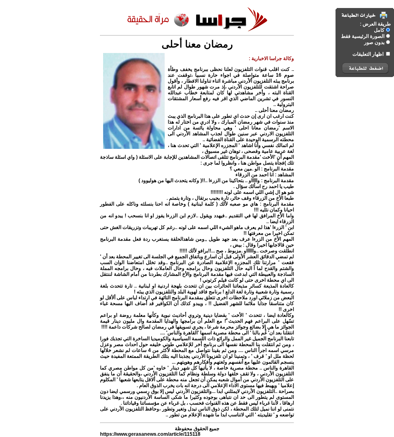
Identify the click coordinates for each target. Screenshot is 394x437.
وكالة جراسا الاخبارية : (271, 58)
